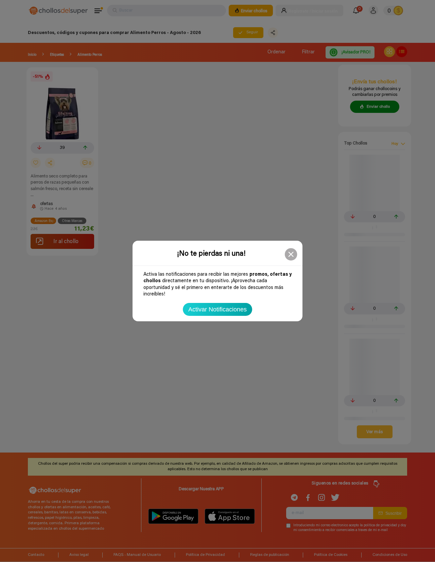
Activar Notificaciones (217, 309)
